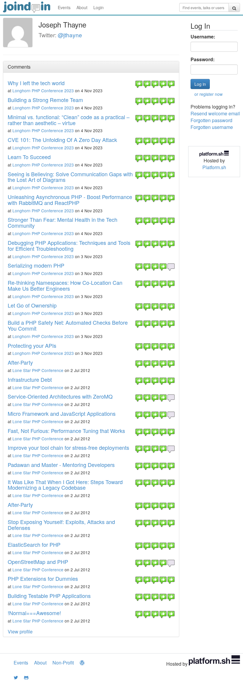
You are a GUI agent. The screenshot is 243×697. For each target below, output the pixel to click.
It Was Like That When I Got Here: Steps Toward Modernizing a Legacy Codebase (65, 484)
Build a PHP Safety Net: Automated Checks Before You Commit (68, 325)
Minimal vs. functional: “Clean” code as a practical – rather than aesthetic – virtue (69, 120)
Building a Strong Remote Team (45, 100)
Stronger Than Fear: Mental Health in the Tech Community (62, 222)
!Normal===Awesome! (34, 613)
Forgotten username (212, 127)
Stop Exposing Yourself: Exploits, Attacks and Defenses (61, 524)
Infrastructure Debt (30, 379)
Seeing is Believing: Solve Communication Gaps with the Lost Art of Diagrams (70, 177)
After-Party (20, 362)
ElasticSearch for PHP (34, 544)
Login (98, 7)
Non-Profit (63, 662)
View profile (20, 631)
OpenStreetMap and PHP (38, 561)
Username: (203, 36)
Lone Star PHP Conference (37, 370)
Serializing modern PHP (36, 265)
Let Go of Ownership (32, 305)
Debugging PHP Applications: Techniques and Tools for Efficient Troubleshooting (69, 245)
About (81, 7)
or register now (208, 94)
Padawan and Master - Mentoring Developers (61, 464)
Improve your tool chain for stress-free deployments (68, 447)
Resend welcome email (215, 113)
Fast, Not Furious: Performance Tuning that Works (66, 430)
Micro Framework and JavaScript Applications (62, 413)
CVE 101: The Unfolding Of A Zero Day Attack (62, 139)
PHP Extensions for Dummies (43, 578)
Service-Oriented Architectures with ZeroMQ (60, 396)
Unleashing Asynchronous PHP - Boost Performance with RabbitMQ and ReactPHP (70, 199)
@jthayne (70, 35)
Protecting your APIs (32, 345)
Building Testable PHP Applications (49, 595)
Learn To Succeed (29, 157)
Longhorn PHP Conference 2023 (43, 90)
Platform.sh (214, 167)
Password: (203, 59)
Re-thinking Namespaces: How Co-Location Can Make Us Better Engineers (65, 285)
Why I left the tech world (36, 83)
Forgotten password (211, 120)
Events (64, 7)
